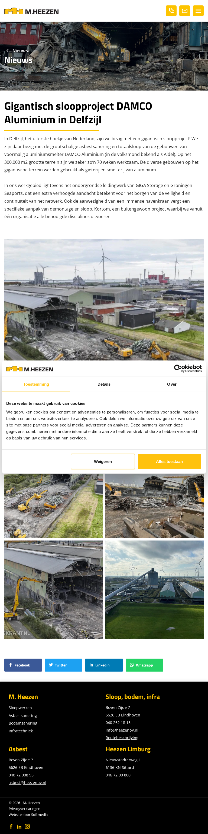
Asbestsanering (23, 715)
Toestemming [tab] (36, 384)
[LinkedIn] (19, 826)
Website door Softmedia (28, 814)
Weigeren (103, 461)
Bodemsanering (23, 723)
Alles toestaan (169, 461)
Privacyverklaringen (24, 808)
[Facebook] (11, 826)
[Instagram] (27, 826)
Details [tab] (104, 384)
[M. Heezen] (31, 11)
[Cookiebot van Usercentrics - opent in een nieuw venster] (178, 369)
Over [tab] (171, 384)
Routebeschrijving (122, 737)
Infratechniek (21, 730)
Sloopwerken (20, 707)
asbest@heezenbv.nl (27, 782)
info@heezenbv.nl (122, 730)
